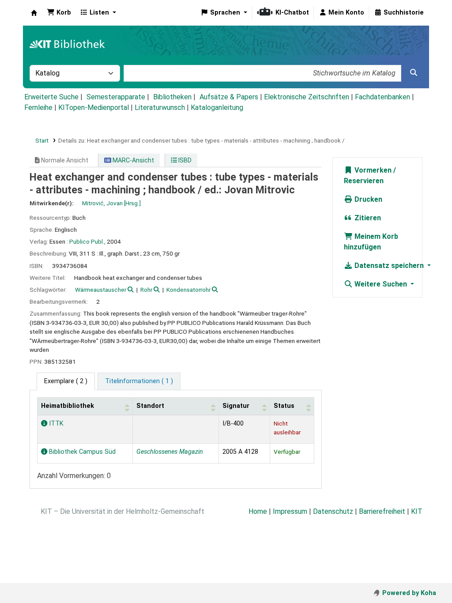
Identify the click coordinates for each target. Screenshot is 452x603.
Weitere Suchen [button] (381, 284)
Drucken (367, 199)
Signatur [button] (235, 406)
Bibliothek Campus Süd (81, 452)
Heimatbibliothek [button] (67, 406)
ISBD (184, 160)
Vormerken (372, 170)
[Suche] (413, 73)
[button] (59, 12)
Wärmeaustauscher (100, 289)
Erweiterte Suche (51, 97)
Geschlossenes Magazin (169, 452)
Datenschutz (333, 511)
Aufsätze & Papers (229, 97)
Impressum (290, 511)
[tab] (139, 381)
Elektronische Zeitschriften (306, 97)
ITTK (55, 423)
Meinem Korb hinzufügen (371, 241)
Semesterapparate (116, 97)
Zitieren (367, 218)
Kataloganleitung (217, 107)
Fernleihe (38, 107)
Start (42, 140)
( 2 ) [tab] (65, 381)
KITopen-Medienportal (93, 107)
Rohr (146, 289)
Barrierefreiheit (382, 511)
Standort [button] (150, 406)
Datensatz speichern (389, 265)
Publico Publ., (87, 241)
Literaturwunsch (160, 107)
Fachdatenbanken (382, 97)
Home (258, 511)
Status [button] (284, 406)
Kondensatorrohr (188, 289)
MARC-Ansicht (132, 160)
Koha (34, 13)
